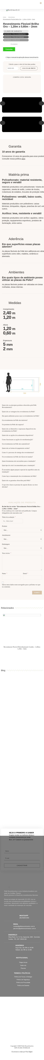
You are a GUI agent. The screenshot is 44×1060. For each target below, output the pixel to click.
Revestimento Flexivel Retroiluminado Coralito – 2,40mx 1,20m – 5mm (22, 648)
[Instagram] (9, 887)
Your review (6, 553)
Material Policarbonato (15, 34)
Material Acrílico (12, 40)
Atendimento (6, 535)
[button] (2, 103)
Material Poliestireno (14, 37)
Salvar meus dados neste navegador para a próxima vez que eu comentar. (21, 586)
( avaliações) (14, 44)
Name (4, 573)
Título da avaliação (8, 517)
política (20, 159)
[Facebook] (5, 887)
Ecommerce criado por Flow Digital (22, 1052)
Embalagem (6, 544)
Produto (4, 526)
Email (25, 573)
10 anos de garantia (13, 31)
